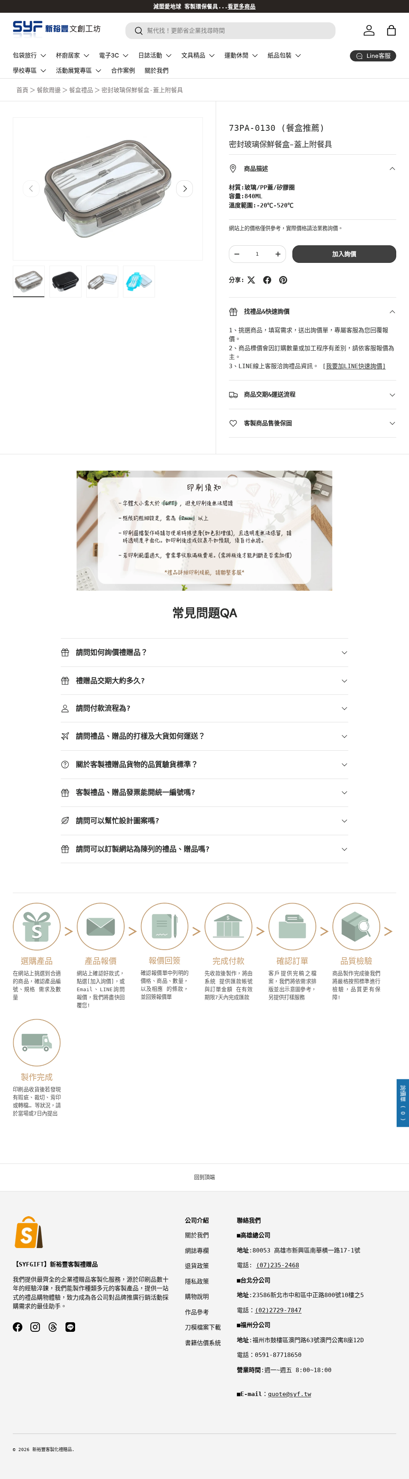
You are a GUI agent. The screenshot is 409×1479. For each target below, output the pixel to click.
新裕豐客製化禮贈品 (52, 1449)
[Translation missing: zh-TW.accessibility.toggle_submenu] (43, 55)
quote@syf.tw (289, 1394)
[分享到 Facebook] (267, 280)
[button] (391, 30)
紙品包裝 (280, 55)
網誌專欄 (197, 1250)
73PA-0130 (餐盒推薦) (277, 128)
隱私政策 (197, 1281)
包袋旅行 (25, 55)
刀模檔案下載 (203, 1327)
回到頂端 (204, 1177)
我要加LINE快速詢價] (356, 366)
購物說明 (197, 1296)
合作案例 (123, 71)
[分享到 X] (251, 280)
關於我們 (157, 71)
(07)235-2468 (277, 1265)
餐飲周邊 (49, 90)
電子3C (109, 55)
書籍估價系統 (203, 1343)
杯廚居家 (68, 55)
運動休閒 (236, 55)
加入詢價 (344, 254)
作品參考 (197, 1312)
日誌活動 (150, 55)
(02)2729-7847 (278, 1310)
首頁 (22, 90)
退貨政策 (197, 1266)
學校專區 (25, 71)
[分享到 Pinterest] (283, 280)
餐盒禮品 (81, 90)
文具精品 (193, 55)
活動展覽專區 (74, 71)
